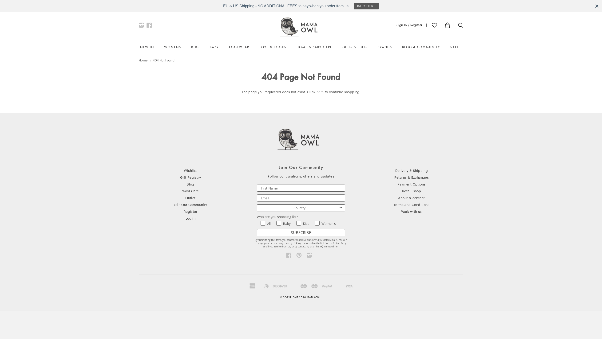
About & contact (411, 198)
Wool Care (190, 191)
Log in (190, 218)
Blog (190, 184)
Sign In (401, 25)
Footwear (239, 47)
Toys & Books (272, 47)
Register (416, 25)
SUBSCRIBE (301, 232)
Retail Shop (411, 191)
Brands (385, 47)
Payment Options (411, 184)
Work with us (411, 212)
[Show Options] (340, 208)
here (320, 92)
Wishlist (190, 171)
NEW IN (147, 47)
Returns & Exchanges (411, 177)
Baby (214, 47)
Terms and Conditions (411, 205)
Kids (195, 47)
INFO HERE (366, 6)
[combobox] (299, 208)
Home (143, 60)
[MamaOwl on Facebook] (149, 26)
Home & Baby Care (314, 47)
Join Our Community (190, 205)
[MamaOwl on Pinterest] (299, 256)
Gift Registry (190, 177)
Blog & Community (421, 47)
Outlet (190, 198)
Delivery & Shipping (411, 171)
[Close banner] (597, 6)
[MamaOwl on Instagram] (141, 26)
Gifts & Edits (355, 47)
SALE (454, 47)
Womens (172, 47)
